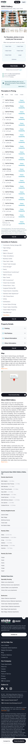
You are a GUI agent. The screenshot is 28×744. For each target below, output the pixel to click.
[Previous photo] (3, 19)
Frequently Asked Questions (9, 647)
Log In (23, 2)
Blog (2, 652)
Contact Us (6, 741)
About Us (3, 666)
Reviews (3, 671)
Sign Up (17, 2)
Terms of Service (6, 673)
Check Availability (22, 101)
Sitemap (3, 678)
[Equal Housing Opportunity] (16, 621)
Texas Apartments (6, 664)
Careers (3, 669)
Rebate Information (6, 650)
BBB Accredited (5, 681)
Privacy (3, 676)
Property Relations (6, 655)
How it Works (5, 645)
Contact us (14, 634)
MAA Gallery (6, 6)
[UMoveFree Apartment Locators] (6, 621)
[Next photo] (25, 19)
